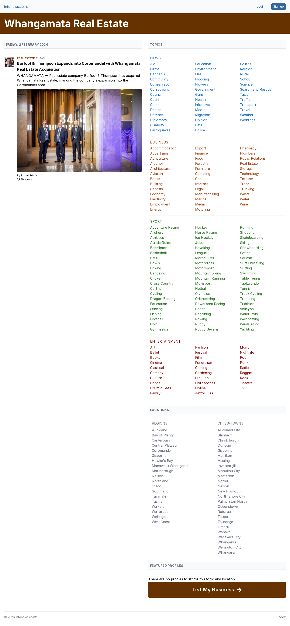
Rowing (201, 319)
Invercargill (227, 466)
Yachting (247, 329)
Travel (245, 110)
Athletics (157, 237)
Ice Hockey (204, 237)
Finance (201, 153)
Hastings (224, 461)
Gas (198, 179)
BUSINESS (159, 142)
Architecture (160, 168)
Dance (155, 383)
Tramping (247, 299)
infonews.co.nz (16, 6)
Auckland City (229, 430)
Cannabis (157, 74)
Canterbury (161, 440)
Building (156, 184)
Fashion (201, 347)
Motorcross (204, 263)
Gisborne (159, 455)
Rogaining (203, 314)
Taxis (244, 94)
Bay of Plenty (163, 435)
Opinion (201, 120)
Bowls (155, 263)
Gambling (202, 174)
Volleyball (247, 309)
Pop (243, 357)
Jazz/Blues (204, 393)
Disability (157, 125)
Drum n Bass (160, 388)
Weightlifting (249, 319)
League (201, 253)
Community (159, 79)
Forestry (202, 163)
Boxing (155, 268)
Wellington (160, 517)
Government (205, 89)
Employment (160, 204)
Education (203, 64)
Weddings (247, 120)
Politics (245, 64)
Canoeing (157, 273)
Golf (153, 324)
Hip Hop (202, 378)
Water (244, 199)
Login (261, 6)
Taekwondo (249, 283)
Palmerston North (232, 501)
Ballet (154, 352)
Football (156, 319)
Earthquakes (160, 130)
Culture (156, 378)
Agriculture (159, 158)
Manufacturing (207, 194)
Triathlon (247, 304)
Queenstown (228, 506)
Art (152, 347)
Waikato (158, 506)
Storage (246, 168)
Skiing (244, 243)
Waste (245, 194)
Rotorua (224, 511)
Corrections (159, 89)
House (200, 388)
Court (154, 99)
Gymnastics (159, 329)
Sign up (278, 6)
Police (200, 130)
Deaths (155, 110)
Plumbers (247, 153)
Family (155, 393)
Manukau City (229, 471)
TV (242, 388)
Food (199, 158)
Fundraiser (203, 362)
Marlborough (162, 471)
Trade (244, 184)
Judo (199, 243)
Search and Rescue (256, 89)
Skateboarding (251, 237)
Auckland (159, 430)
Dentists (156, 189)
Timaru (223, 527)
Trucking (247, 189)
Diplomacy (158, 120)
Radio (244, 368)
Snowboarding (251, 248)
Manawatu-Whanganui (170, 466)
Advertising (159, 153)
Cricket (155, 278)
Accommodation (163, 148)
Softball (246, 253)
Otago (156, 486)
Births (154, 69)
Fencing (156, 309)
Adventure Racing (164, 227)
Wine (244, 204)
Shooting (247, 232)
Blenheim (225, 435)
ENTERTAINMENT (165, 341)
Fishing (155, 314)
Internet (201, 184)
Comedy (156, 373)
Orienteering (205, 299)
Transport (248, 105)
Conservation (161, 84)
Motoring (202, 209)
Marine (200, 199)
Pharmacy (248, 148)
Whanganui (227, 542)
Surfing (246, 268)
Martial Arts (204, 258)
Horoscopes (205, 383)
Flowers (201, 84)
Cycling (156, 293)
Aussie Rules (160, 243)
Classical (157, 368)
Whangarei (226, 552)
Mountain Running (210, 278)
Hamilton (225, 455)
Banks (155, 179)
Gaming (201, 368)
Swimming (248, 273)
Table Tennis (250, 278)
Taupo (223, 517)
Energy (156, 209)
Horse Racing (206, 232)
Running (246, 227)
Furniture (202, 168)
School (245, 79)
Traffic (245, 99)
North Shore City (231, 496)
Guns (199, 94)
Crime (154, 105)
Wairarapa (160, 511)
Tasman (158, 501)
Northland (160, 481)
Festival (201, 352)
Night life (247, 352)
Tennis (245, 288)
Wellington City (229, 547)
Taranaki (159, 496)
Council (156, 94)
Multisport (203, 283)
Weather (246, 115)
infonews (202, 105)
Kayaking (202, 248)
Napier (223, 481)
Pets (198, 125)
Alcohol (156, 163)
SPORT (156, 221)
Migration (202, 115)
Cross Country (162, 283)
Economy (157, 194)
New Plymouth (230, 491)
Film (198, 357)
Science (246, 84)
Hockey (201, 227)
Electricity (158, 199)
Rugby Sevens (206, 329)
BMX (154, 258)
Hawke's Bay (162, 461)
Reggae (246, 373)
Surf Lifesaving (252, 263)
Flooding (202, 79)
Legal (199, 189)
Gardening (203, 373)
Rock (244, 378)
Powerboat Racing (210, 304)
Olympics (202, 293)
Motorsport (204, 268)
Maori (199, 110)
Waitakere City (229, 537)
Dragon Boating (162, 299)
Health (200, 99)
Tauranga (225, 522)
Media (200, 204)
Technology (249, 174)
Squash (246, 258)
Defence (157, 115)
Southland (160, 491)
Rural (244, 74)
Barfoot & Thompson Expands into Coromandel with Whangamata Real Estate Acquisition (79, 66)
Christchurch (228, 440)
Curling (156, 288)
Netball (201, 288)
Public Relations (253, 158)
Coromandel (162, 450)
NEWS (155, 58)
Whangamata (31, 75)
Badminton (158, 248)
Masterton (226, 476)
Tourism (246, 179)
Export (200, 148)
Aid (152, 64)
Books (155, 357)
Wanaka (224, 532)
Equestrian (158, 304)
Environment (205, 69)
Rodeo (200, 309)
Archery (156, 232)
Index (282, 617)
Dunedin (224, 445)
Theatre (246, 383)
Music (244, 347)
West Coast (161, 522)
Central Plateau (164, 445)
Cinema (156, 362)
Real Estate (26, 58)
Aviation (156, 174)
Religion (246, 69)
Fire (198, 74)
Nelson (157, 476)
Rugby (200, 324)
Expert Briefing (30, 175)
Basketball (158, 253)
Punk (244, 362)
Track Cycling (251, 293)
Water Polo (249, 314)
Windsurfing (249, 324)
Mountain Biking (208, 273)
